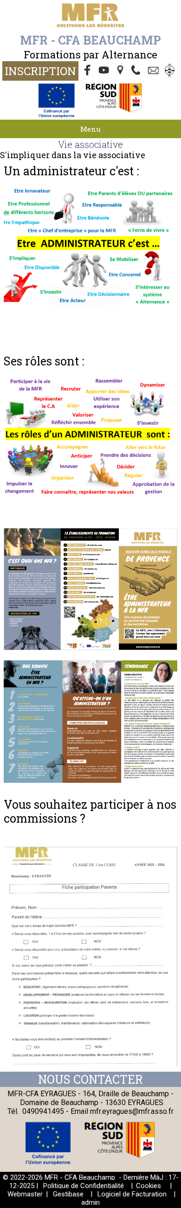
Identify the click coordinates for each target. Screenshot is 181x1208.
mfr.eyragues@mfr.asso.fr (132, 1111)
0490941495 (43, 1111)
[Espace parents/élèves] (171, 71)
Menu (90, 129)
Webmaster (25, 1194)
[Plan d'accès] (121, 71)
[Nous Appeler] (137, 71)
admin (90, 1202)
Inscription (40, 71)
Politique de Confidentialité (83, 1186)
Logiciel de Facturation (132, 1194)
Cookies (148, 1186)
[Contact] (154, 71)
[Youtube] (104, 71)
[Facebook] (87, 71)
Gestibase (68, 1194)
